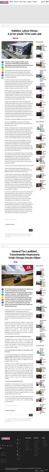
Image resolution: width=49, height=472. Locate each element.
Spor (7, 245)
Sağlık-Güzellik (28, 449)
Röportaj (35, 1)
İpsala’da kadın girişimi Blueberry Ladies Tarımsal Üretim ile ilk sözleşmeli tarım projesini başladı (43, 75)
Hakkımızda (3, 452)
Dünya (24, 1)
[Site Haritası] (1, 448)
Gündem (11, 1)
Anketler (44, 442)
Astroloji (44, 446)
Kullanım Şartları (4, 459)
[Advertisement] (24, 14)
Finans (20, 1)
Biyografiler (45, 443)
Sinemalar (36, 450)
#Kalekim (7, 219)
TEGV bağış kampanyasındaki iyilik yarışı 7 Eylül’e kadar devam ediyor (43, 48)
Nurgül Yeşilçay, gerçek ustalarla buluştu (41, 56)
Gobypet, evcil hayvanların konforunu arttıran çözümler (42, 168)
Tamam (42, 470)
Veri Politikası (3, 455)
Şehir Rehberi (36, 453)
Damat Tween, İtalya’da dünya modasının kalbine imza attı (43, 146)
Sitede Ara (45, 440)
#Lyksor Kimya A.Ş (13, 219)
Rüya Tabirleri (45, 445)
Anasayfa (3, 25)
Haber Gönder (3, 462)
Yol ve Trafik (36, 442)
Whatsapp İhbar (4, 460)
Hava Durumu (36, 440)
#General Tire (14, 405)
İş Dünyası (29, 1)
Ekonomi (16, 1)
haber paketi (2, 470)
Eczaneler (36, 446)
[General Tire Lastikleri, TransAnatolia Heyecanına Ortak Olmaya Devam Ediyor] (17, 275)
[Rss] (12, 445)
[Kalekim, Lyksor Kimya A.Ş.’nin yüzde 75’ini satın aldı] (17, 49)
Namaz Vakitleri (35, 444)
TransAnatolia (8, 311)
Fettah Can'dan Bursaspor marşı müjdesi (43, 153)
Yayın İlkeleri (3, 453)
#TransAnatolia (8, 405)
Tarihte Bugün (37, 448)
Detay (37, 470)
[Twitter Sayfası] (3, 445)
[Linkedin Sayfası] (10, 445)
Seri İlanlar (36, 451)
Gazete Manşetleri (36, 455)
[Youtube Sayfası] (8, 445)
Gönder (30, 230)
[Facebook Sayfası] (1, 445)
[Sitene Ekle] (4, 448)
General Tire (8, 381)
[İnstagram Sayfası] (6, 445)
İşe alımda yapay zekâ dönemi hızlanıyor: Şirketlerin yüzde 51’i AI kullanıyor (42, 114)
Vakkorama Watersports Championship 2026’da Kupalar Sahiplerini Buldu (43, 87)
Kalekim (18, 92)
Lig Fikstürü (36, 447)
